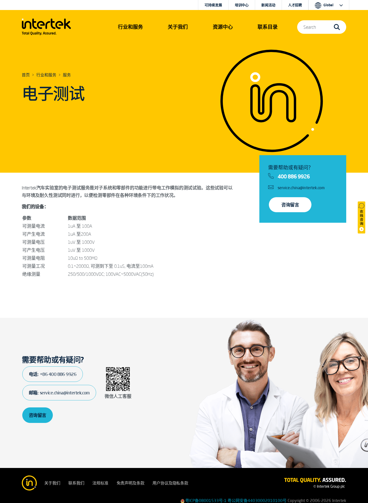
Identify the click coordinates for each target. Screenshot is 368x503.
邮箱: (59, 392)
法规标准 (100, 482)
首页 (26, 74)
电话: (52, 374)
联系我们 (76, 482)
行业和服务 (46, 74)
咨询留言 (290, 204)
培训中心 (242, 5)
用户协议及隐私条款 (170, 482)
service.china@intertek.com (301, 187)
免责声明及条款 (130, 482)
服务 (67, 74)
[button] (130, 27)
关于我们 (52, 482)
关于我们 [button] (178, 27)
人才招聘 (295, 5)
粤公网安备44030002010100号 (257, 500)
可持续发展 (213, 5)
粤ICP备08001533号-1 (206, 500)
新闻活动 (268, 5)
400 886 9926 (294, 176)
